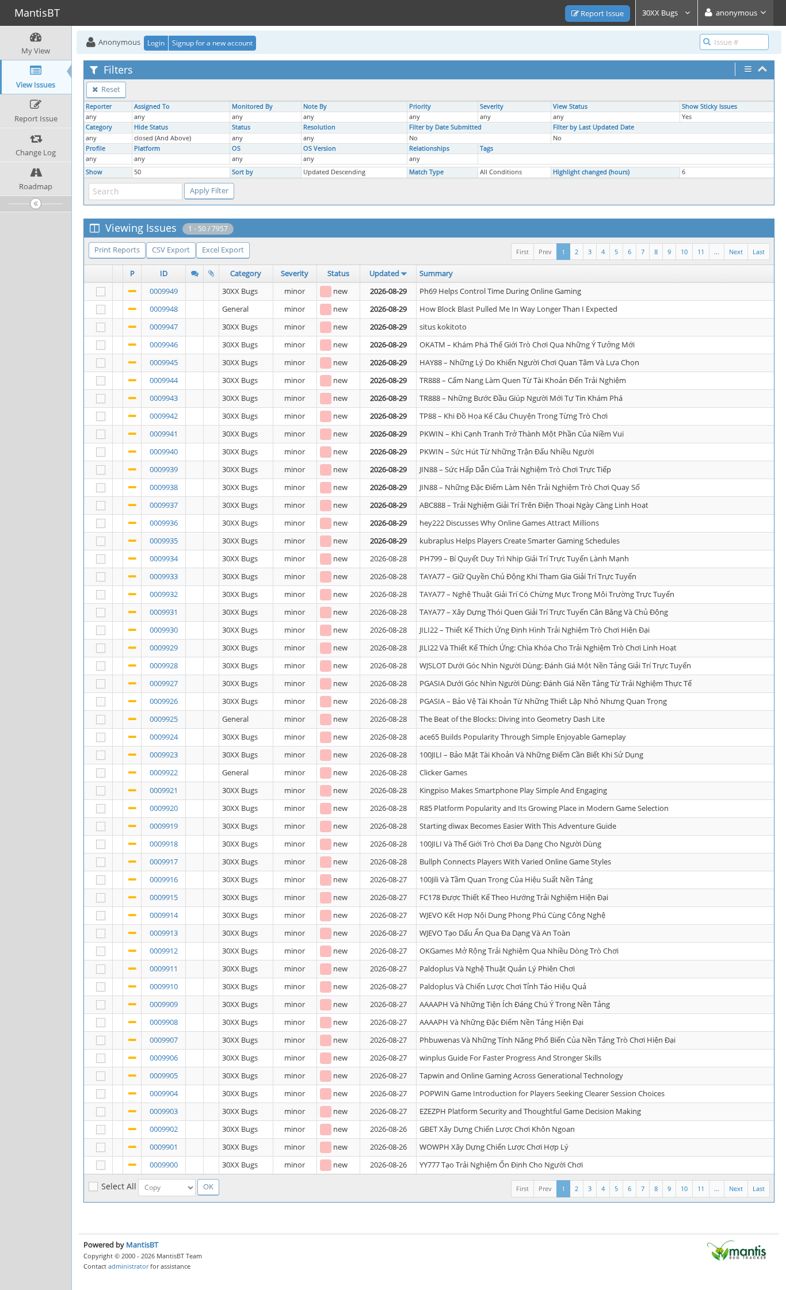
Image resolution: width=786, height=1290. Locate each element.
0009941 (164, 433)
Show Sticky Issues (709, 106)
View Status (570, 106)
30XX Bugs (660, 12)
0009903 (164, 1111)
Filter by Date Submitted (445, 127)
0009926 (164, 701)
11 (700, 251)
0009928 (164, 665)
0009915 (164, 897)
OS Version (319, 148)
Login (156, 43)
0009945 (164, 362)
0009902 (164, 1129)
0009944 (164, 380)
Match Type (426, 172)
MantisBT (142, 1244)
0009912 (164, 951)
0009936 (164, 523)
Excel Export (223, 249)
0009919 (164, 826)
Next (736, 251)
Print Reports (117, 249)
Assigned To (152, 106)
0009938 (164, 487)
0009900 (164, 1164)
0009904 (164, 1093)
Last (759, 251)
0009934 (164, 558)
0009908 (164, 1022)
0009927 (164, 683)
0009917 (164, 861)
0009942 (164, 416)
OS (236, 148)
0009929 (164, 647)
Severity (491, 106)
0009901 (164, 1147)
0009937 (164, 505)
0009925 (164, 719)
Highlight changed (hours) (591, 172)
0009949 (164, 291)
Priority (420, 106)
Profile (95, 148)
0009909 (164, 1004)
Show (94, 172)
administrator (128, 1266)
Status (241, 127)
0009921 (164, 790)
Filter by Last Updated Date (593, 127)
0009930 (164, 630)
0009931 (164, 612)
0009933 (164, 576)
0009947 (164, 326)
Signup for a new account (212, 43)
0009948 (164, 309)
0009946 (164, 344)
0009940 (164, 451)
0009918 (164, 844)
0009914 (164, 915)
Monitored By (252, 106)
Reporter (99, 106)
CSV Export (171, 249)
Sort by (242, 172)
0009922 (164, 772)
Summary (436, 273)
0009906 (164, 1057)
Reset (110, 89)
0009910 (164, 986)
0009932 (164, 594)
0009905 (164, 1075)
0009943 (164, 398)
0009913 (164, 933)
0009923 (164, 754)
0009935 (164, 540)
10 (684, 251)
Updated (384, 273)
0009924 (164, 737)
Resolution (319, 127)
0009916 (164, 879)
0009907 (164, 1040)
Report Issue (601, 13)
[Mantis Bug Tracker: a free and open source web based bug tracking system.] (736, 1250)
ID (163, 273)
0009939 (164, 469)
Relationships (429, 148)
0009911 (164, 968)
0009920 (164, 808)
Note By (315, 106)
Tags (486, 148)
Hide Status (151, 127)
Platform (147, 148)
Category (99, 127)
